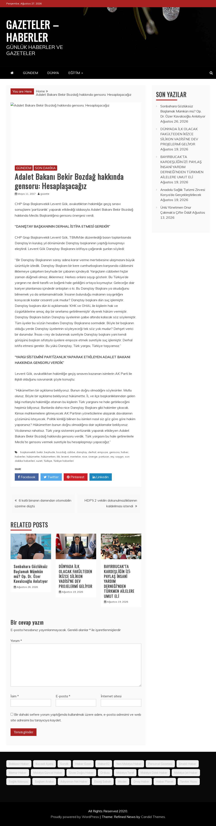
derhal (92, 452)
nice (84, 456)
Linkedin (102, 477)
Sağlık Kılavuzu (18, 781)
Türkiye (48, 460)
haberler (20, 456)
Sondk (64, 763)
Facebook (27, 477)
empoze (102, 452)
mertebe (75, 456)
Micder (122, 781)
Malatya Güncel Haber (47, 772)
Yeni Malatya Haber (129, 763)
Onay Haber (141, 781)
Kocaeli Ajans (44, 763)
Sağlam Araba (44, 781)
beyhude (49, 452)
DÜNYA (53, 73)
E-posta (63, 696)
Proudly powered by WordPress (75, 817)
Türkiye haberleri (63, 460)
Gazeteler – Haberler (32, 30)
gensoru (114, 452)
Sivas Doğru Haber (81, 772)
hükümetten (48, 456)
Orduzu (105, 772)
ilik (58, 456)
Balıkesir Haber (19, 763)
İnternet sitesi (111, 696)
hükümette (33, 456)
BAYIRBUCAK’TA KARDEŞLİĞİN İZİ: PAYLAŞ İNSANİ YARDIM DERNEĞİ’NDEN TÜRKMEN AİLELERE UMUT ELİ (181, 167)
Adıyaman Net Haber (74, 781)
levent (65, 456)
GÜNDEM (30, 73)
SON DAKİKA (45, 168)
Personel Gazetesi (160, 763)
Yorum (16, 640)
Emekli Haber (187, 763)
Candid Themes (153, 817)
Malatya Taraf (125, 772)
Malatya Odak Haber (154, 772)
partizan (104, 456)
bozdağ (61, 452)
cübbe (71, 452)
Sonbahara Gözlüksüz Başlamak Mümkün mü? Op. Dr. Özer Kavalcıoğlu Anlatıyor (31, 574)
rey (112, 456)
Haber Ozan (83, 763)
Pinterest (77, 477)
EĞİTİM (74, 73)
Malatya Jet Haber (185, 772)
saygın (119, 456)
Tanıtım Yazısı (188, 781)
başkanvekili (27, 452)
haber (124, 452)
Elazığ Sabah (102, 781)
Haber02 (103, 763)
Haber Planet (164, 781)
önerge (92, 456)
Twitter (53, 477)
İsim (15, 696)
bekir (40, 452)
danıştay (81, 452)
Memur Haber (18, 772)
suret (39, 460)
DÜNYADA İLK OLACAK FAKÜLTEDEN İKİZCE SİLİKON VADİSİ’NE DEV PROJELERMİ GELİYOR (75, 576)
